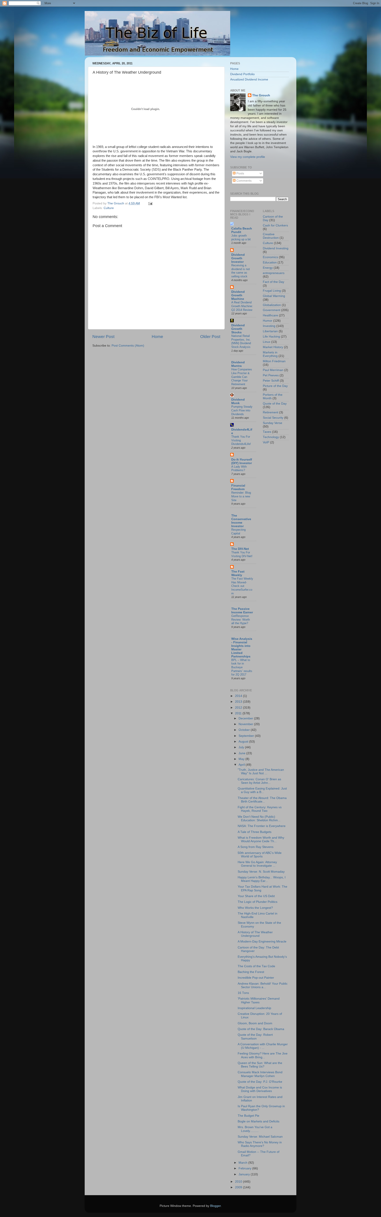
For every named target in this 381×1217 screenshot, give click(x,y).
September (247, 735)
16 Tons (243, 993)
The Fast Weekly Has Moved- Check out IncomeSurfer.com (242, 586)
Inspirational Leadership (254, 1008)
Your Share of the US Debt (256, 896)
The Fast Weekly (238, 573)
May (242, 759)
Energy (268, 267)
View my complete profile (247, 157)
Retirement (270, 412)
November (246, 724)
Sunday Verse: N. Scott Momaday (261, 871)
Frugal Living (272, 290)
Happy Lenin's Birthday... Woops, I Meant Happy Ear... (262, 879)
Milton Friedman (274, 361)
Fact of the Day (273, 282)
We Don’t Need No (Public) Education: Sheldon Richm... (259, 818)
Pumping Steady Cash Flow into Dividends (241, 410)
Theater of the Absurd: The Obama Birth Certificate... (262, 799)
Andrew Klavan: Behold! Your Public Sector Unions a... (263, 985)
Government (271, 310)
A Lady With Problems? (239, 468)
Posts (239, 173)
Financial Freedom (238, 487)
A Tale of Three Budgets (254, 832)
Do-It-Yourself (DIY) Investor (241, 461)
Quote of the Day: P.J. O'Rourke (260, 1081)
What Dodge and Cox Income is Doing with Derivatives (260, 1089)
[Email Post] (150, 203)
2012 (239, 707)
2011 (239, 713)
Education (270, 262)
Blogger (215, 1206)
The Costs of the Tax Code (256, 966)
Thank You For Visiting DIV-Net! (241, 554)
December (246, 718)
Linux (266, 341)
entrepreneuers (273, 273)
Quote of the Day (275, 403)
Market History (273, 347)
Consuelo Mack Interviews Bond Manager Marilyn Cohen (260, 1074)
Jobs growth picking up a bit (241, 237)
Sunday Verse (272, 423)
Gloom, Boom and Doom (255, 1023)
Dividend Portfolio (242, 74)
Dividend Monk (238, 401)
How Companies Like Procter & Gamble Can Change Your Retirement (241, 377)
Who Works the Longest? (255, 907)
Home (157, 336)
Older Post (210, 336)
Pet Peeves (271, 375)
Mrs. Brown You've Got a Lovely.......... (255, 1129)
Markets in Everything (270, 354)
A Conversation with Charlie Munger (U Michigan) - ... (263, 1046)
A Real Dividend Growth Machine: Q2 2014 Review (242, 306)
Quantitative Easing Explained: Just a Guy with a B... (262, 790)
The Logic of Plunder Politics (257, 901)
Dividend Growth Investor (238, 258)
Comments (243, 180)
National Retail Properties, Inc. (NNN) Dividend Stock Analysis (241, 341)
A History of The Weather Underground (255, 934)
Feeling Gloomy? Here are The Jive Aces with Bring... (263, 1055)
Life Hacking (271, 336)
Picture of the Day (275, 386)
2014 (239, 696)
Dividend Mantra (238, 364)
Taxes (267, 431)
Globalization (272, 305)
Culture (109, 208)
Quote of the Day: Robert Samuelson (255, 1036)
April (242, 764)
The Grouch (261, 95)
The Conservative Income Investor (241, 521)
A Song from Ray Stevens (255, 847)
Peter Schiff (271, 380)
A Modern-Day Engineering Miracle (262, 941)
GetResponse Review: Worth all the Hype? (240, 619)
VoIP (266, 442)
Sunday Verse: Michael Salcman (260, 1136)
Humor (267, 320)
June (242, 753)
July (242, 747)
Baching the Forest (251, 972)
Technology (271, 437)
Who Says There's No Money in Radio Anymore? (260, 1144)
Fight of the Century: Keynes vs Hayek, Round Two (260, 809)
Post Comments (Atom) (128, 345)
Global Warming (274, 296)
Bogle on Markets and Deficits (258, 1121)
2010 (239, 1181)
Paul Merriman (273, 370)
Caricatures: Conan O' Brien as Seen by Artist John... (259, 781)
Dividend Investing (275, 248)
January (245, 1174)
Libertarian (270, 331)
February (245, 1168)
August (244, 741)
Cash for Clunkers (275, 225)
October (245, 730)
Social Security (273, 417)
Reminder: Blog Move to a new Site (241, 496)
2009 (239, 1187)
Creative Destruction (271, 236)
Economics (270, 257)
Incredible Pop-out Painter (256, 977)
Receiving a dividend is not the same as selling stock (240, 271)
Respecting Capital (238, 531)
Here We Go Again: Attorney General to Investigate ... (257, 863)
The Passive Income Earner (242, 610)
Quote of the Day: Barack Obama (261, 1029)
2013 (239, 701)
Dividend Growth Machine (238, 295)
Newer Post (103, 336)
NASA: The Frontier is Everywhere (262, 826)
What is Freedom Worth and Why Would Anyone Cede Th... (261, 839)
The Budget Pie (248, 1115)
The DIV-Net (240, 549)
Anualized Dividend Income (249, 79)
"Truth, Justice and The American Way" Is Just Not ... (261, 771)
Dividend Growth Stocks (238, 329)
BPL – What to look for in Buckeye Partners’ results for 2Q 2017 (241, 667)
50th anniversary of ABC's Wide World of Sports (260, 854)
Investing (269, 326)
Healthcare (270, 315)
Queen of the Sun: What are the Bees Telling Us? (260, 1064)
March (243, 1162)
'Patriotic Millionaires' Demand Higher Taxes (259, 1000)
